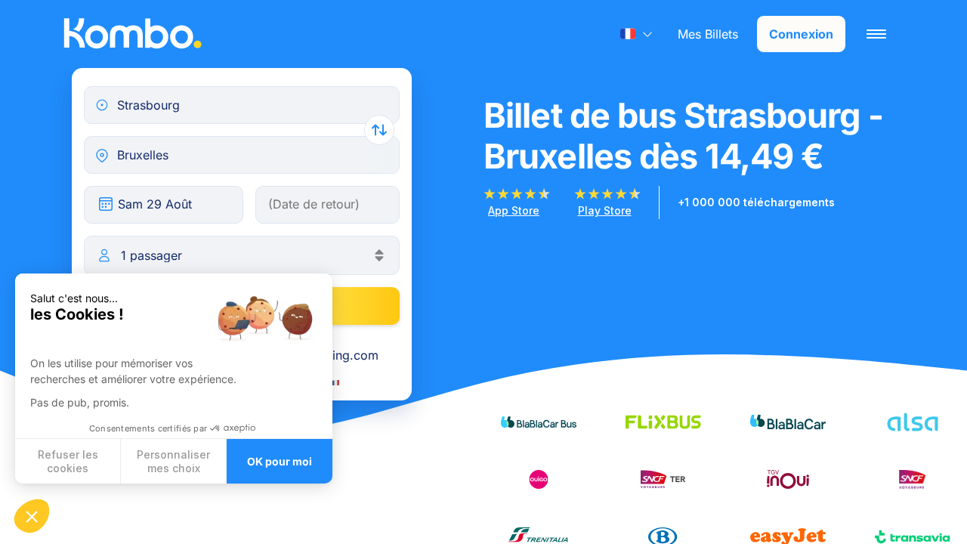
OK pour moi (279, 461)
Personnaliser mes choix (173, 461)
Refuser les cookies (68, 461)
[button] (32, 516)
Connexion (801, 34)
